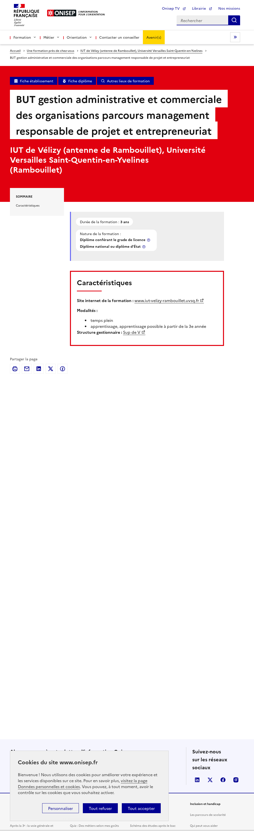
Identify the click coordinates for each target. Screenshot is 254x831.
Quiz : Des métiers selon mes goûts (94, 825)
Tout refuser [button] (100, 808)
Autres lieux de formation (128, 80)
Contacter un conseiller (119, 37)
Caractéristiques (27, 205)
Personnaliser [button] (60, 808)
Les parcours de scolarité (208, 814)
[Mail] (27, 369)
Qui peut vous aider (204, 825)
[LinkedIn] (39, 369)
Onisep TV (171, 8)
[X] (51, 369)
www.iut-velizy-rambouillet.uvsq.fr (166, 300)
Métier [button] (48, 37)
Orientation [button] (77, 37)
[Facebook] (62, 369)
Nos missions (229, 8)
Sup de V (131, 332)
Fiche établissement (36, 80)
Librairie (199, 8)
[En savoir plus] (149, 240)
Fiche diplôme (80, 80)
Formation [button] (22, 37)
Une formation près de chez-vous (50, 50)
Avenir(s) (153, 37)
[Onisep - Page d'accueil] (62, 13)
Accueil (15, 50)
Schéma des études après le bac (153, 825)
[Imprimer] (15, 369)
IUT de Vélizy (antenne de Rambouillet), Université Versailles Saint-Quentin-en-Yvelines (141, 50)
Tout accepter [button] (141, 808)
